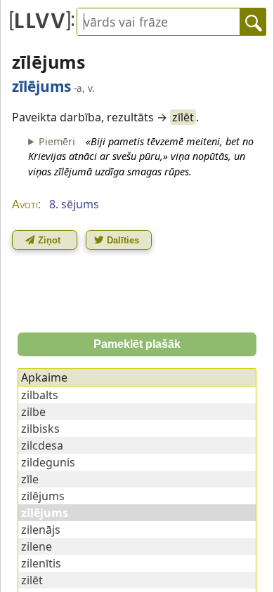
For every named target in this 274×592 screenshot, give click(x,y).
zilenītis (41, 563)
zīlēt (183, 117)
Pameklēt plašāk (137, 344)
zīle (30, 479)
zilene (36, 546)
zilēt (32, 580)
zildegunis (48, 462)
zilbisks (40, 428)
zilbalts (39, 395)
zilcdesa (42, 445)
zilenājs (40, 529)
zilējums (43, 496)
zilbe (33, 411)
